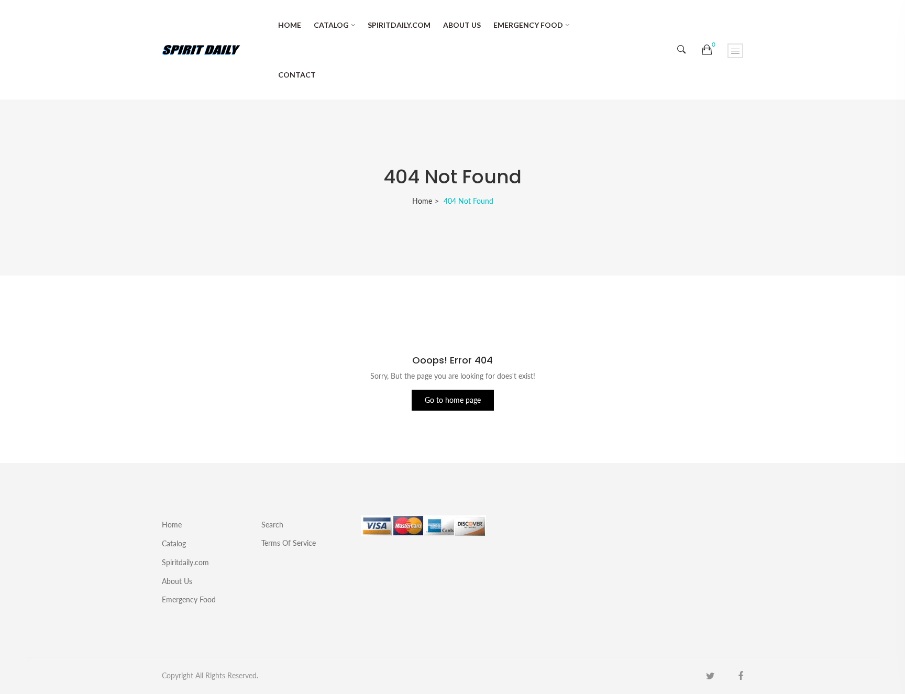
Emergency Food (528, 24)
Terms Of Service (288, 542)
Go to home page (453, 399)
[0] (707, 49)
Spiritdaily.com (399, 24)
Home (289, 24)
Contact (297, 74)
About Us (462, 24)
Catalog (331, 24)
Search (272, 524)
